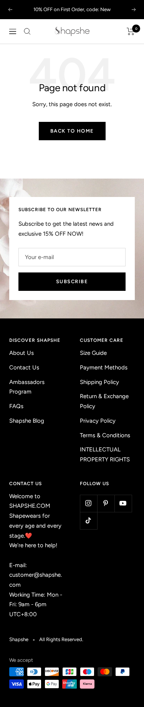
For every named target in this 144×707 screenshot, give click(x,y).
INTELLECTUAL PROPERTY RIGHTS (105, 454)
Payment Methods (103, 367)
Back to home (72, 131)
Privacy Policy (98, 420)
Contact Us (24, 367)
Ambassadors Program (27, 387)
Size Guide (93, 352)
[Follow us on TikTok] (88, 520)
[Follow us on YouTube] (123, 503)
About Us (21, 352)
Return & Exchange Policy (104, 401)
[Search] (27, 31)
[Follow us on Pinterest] (105, 503)
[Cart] (131, 31)
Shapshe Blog (26, 420)
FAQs (16, 406)
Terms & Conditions (105, 435)
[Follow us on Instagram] (88, 503)
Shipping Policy (99, 382)
